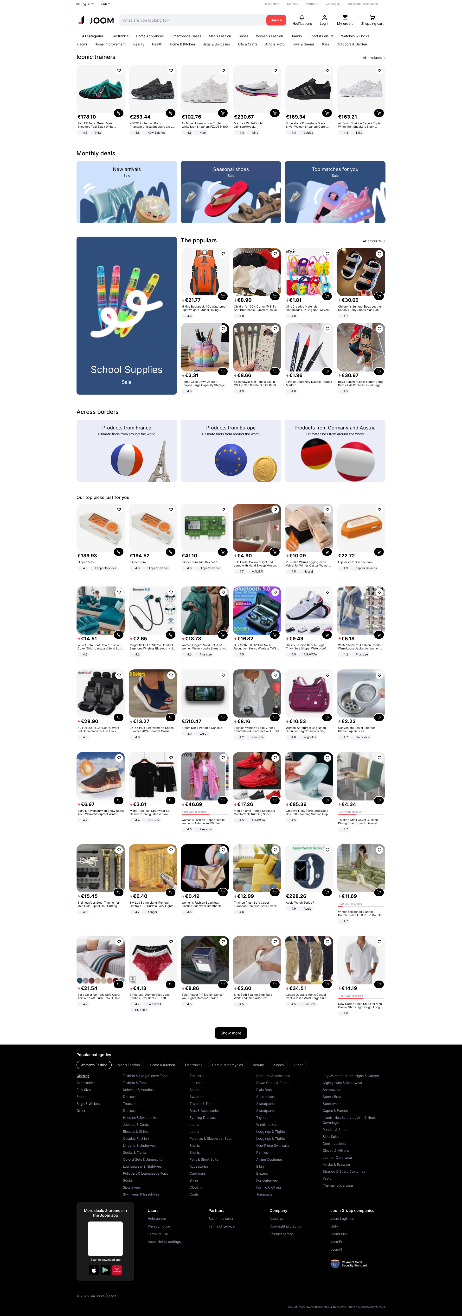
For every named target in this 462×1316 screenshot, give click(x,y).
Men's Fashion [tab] (129, 1065)
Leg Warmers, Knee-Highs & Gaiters (351, 1076)
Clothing (83, 1076)
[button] (94, 1270)
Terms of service (222, 1226)
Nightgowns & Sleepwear (342, 1083)
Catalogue (333, 4)
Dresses (129, 1097)
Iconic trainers (96, 56)
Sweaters (197, 1097)
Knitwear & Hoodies (138, 1090)
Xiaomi (82, 44)
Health (157, 44)
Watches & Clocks (355, 36)
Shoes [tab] (279, 1065)
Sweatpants (265, 1104)
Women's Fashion (269, 36)
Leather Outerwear (337, 1157)
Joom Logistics (342, 1219)
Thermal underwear (338, 1185)
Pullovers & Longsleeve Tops (145, 1173)
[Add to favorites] (119, 70)
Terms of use (158, 1234)
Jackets (196, 1083)
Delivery (292, 4)
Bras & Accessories (204, 1110)
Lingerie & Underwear (140, 1145)
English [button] (85, 4)
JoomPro (337, 1242)
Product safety (281, 1234)
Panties (262, 1152)
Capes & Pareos (335, 1110)
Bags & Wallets (88, 1104)
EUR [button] (104, 4)
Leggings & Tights (270, 1131)
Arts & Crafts (247, 44)
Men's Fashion (220, 36)
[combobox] (192, 20)
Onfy (334, 1226)
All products (372, 58)
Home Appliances (150, 36)
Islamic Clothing (268, 1187)
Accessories (86, 1083)
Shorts (195, 1145)
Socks (128, 1180)
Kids (325, 44)
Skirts (194, 1090)
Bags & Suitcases (216, 44)
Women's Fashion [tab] (94, 1065)
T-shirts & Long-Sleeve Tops (145, 1076)
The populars (199, 240)
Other (81, 1110)
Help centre (271, 4)
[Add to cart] (118, 113)
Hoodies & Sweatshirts (140, 1117)
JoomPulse (338, 1234)
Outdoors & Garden (352, 44)
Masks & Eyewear (336, 1164)
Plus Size (84, 1090)
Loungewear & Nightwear (143, 1166)
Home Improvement (110, 44)
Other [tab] (298, 1065)
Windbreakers (267, 1124)
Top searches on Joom (362, 4)
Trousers (129, 1104)
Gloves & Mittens (336, 1150)
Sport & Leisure (321, 36)
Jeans (194, 1124)
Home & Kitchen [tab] (162, 1065)
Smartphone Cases (186, 36)
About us (276, 1219)
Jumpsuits (264, 1194)
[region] (231, 100)
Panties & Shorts (335, 1129)
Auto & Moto (274, 44)
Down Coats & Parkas (273, 1083)
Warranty (312, 4)
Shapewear (331, 1090)
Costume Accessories (273, 1076)
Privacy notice (159, 1226)
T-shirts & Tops (135, 1083)
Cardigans (198, 1173)
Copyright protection (286, 1226)
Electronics (119, 36)
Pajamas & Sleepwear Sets (210, 1138)
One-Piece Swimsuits (272, 1145)
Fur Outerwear (267, 1180)
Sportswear (132, 1187)
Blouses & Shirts (135, 1131)
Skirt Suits (331, 1136)
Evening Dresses (203, 1117)
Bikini (194, 1180)
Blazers (262, 1173)
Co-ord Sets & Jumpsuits (142, 1159)
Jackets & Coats (136, 1124)
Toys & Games (303, 44)
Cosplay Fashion (136, 1138)
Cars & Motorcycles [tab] (227, 1065)
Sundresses (265, 1097)
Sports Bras (332, 1097)
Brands (296, 36)
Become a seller (221, 1219)
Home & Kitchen (182, 44)
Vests (327, 1178)
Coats (194, 1194)
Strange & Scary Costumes (344, 1171)
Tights (261, 1117)
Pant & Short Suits (204, 1159)
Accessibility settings (164, 1242)
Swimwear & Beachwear (142, 1194)
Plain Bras (264, 1090)
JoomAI (336, 1249)
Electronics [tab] (193, 1065)
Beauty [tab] (258, 1065)
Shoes (243, 36)
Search (276, 20)
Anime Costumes (269, 1159)
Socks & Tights (135, 1152)
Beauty (138, 44)
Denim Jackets (334, 1143)
